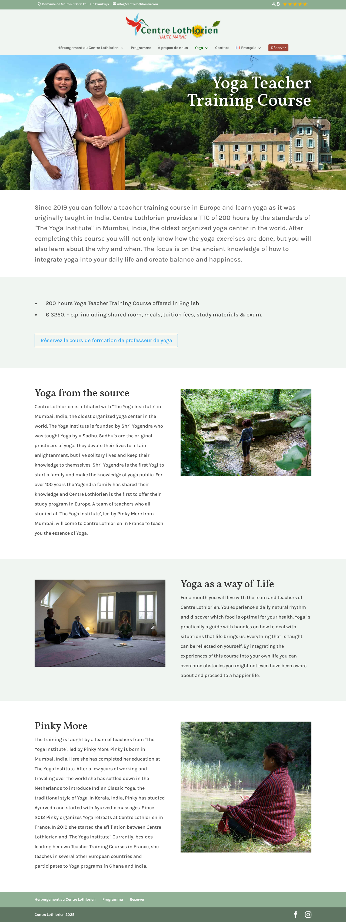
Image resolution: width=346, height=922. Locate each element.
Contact (222, 48)
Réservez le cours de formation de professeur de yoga (106, 340)
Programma (112, 899)
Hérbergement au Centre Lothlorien (88, 48)
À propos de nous (173, 48)
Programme (141, 48)
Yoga (199, 48)
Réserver (137, 899)
